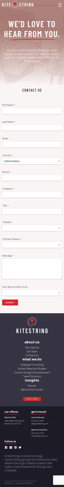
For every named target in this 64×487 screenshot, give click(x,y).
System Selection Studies (32, 368)
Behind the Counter (32, 389)
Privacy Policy (9, 483)
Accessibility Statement (24, 483)
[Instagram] (11, 447)
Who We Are (32, 347)
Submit (10, 302)
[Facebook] (7, 447)
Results (32, 385)
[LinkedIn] (16, 447)
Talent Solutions (32, 376)
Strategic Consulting (32, 364)
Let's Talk (32, 399)
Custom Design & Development (32, 372)
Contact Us (32, 355)
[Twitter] (20, 447)
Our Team (32, 351)
